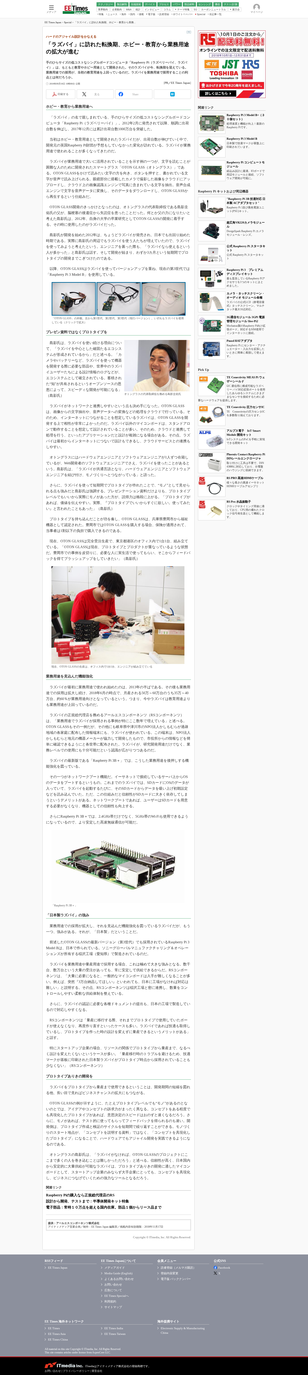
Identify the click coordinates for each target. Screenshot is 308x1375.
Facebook (224, 1267)
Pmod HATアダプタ (240, 340)
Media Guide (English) (118, 1273)
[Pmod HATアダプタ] (211, 349)
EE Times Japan (53, 22)
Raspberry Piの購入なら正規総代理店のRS (80, 1195)
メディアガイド (114, 1267)
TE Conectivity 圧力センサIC (245, 407)
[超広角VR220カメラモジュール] (211, 231)
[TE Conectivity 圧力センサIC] (211, 415)
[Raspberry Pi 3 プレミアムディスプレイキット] (211, 278)
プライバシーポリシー (76, 1371)
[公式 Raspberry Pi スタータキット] (211, 254)
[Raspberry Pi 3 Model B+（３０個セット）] (211, 123)
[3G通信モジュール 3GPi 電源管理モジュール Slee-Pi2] (211, 325)
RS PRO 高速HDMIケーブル (245, 478)
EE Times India (113, 1328)
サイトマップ (113, 1307)
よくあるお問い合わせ (119, 1279)
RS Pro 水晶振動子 (239, 501)
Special (67, 22)
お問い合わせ (113, 1284)
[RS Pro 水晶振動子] (211, 510)
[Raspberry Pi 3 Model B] (211, 147)
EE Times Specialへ (116, 1295)
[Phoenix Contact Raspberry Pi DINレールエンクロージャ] (211, 462)
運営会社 (97, 1371)
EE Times (54, 1328)
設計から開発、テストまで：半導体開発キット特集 (87, 1201)
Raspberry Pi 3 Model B (242, 138)
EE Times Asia (57, 1334)
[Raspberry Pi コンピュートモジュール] (211, 170)
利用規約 (110, 1301)
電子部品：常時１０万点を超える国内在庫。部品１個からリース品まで (103, 1207)
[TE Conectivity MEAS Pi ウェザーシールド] (211, 385)
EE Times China (58, 1339)
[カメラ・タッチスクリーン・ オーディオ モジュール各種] (211, 302)
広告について (113, 1290)
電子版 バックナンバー (176, 1279)
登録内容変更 (169, 1273)
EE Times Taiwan (115, 1334)
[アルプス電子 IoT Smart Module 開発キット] (211, 439)
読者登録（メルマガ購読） (178, 1267)
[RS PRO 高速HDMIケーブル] (211, 486)
